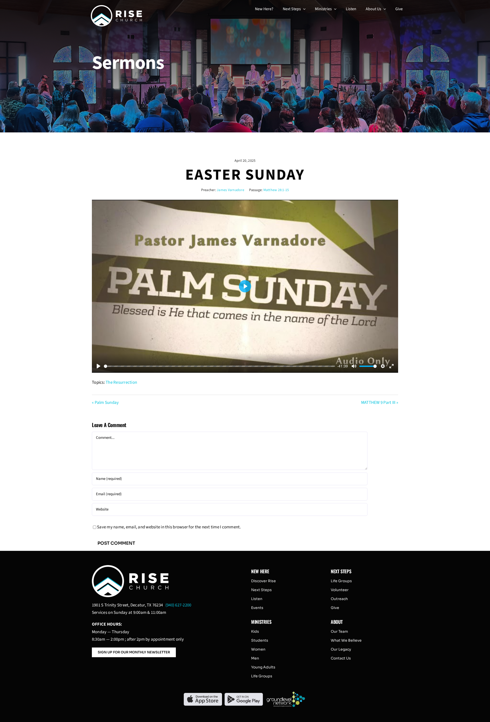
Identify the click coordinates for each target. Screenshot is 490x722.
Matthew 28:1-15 (276, 190)
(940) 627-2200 (178, 605)
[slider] (219, 366)
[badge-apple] (203, 695)
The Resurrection (121, 382)
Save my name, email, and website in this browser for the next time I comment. (169, 527)
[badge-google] (244, 695)
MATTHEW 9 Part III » (379, 403)
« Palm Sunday (105, 403)
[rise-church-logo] (116, 7)
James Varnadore (230, 190)
